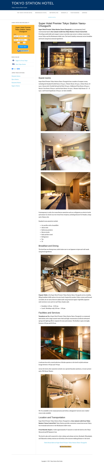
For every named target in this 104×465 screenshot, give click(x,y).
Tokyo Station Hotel (33, 3)
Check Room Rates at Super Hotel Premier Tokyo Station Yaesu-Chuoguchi (65, 442)
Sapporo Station (16, 86)
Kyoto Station (15, 79)
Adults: (21, 42)
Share (14, 68)
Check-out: (16, 38)
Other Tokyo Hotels (21, 64)
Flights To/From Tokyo (22, 60)
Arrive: (15, 34)
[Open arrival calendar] (28, 36)
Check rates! (23, 46)
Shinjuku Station (16, 76)
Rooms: (15, 42)
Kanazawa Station (16, 82)
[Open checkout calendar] (28, 40)
